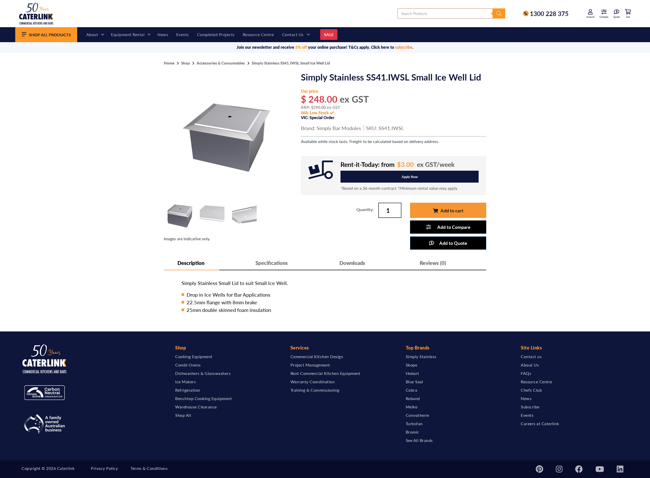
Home (169, 63)
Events (182, 34)
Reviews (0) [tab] (433, 262)
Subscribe (530, 407)
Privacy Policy (104, 468)
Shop (185, 63)
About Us (530, 365)
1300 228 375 (549, 13)
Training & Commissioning (314, 390)
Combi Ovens (188, 365)
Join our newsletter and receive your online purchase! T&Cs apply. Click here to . (325, 47)
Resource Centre (258, 34)
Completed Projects (216, 34)
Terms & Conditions (149, 468)
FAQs (526, 373)
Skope (411, 365)
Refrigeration (187, 390)
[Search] (499, 13)
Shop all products (50, 35)
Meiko (412, 407)
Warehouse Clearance (196, 407)
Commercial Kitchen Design (316, 356)
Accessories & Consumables (221, 63)
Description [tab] (190, 262)
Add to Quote (453, 243)
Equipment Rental (127, 34)
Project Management (310, 365)
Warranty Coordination (312, 382)
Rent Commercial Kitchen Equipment (325, 373)
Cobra (411, 390)
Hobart (412, 373)
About (92, 34)
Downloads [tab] (352, 262)
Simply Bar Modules (339, 128)
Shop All (183, 415)
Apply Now (410, 176)
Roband (413, 398)
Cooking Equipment (194, 356)
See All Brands (419, 440)
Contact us (293, 34)
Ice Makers (185, 382)
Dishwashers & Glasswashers (203, 373)
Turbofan (414, 423)
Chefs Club (531, 390)
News (162, 34)
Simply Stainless (421, 356)
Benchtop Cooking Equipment (203, 398)
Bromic (412, 432)
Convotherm (417, 415)
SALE (329, 34)
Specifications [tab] (271, 262)
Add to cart (452, 210)
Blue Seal (414, 382)
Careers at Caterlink (540, 423)
